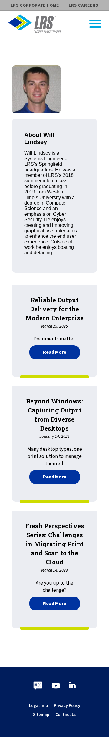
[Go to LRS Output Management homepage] (58, 23)
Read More (61, 351)
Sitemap (41, 715)
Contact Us (65, 715)
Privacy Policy (67, 706)
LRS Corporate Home (35, 5)
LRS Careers (83, 5)
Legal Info (38, 706)
